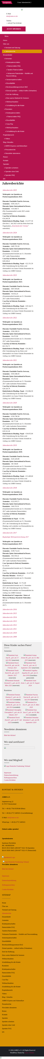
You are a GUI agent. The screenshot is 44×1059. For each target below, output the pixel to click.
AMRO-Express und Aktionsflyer (16, 146)
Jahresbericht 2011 (10, 629)
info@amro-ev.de (12, 16)
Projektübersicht (8, 135)
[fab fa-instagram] (18, 4)
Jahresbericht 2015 (10, 613)
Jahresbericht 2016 (10, 609)
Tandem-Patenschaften (15, 70)
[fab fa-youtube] (23, 4)
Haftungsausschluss (10, 777)
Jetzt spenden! (14, 29)
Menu (6, 36)
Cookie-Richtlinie (10, 780)
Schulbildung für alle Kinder (15, 105)
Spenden (6, 164)
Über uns (6, 44)
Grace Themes (29, 1053)
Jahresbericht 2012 (10, 625)
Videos (7, 138)
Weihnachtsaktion (12, 102)
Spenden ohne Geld (12, 171)
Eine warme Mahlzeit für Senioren (17, 98)
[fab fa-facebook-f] (14, 4)
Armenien (8, 58)
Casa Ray (9, 124)
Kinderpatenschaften (13, 62)
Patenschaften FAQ (13, 66)
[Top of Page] (38, 1054)
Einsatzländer (7, 55)
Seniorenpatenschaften (14, 79)
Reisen (5, 157)
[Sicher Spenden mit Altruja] (1, 1058)
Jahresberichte (10, 51)
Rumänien (8, 109)
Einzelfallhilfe (10, 83)
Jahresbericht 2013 (10, 621)
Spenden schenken (11, 168)
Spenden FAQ (10, 175)
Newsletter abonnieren (12, 153)
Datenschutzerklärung (11, 775)
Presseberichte (10, 149)
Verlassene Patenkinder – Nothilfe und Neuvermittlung (19, 75)
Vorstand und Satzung (12, 47)
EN (4, 179)
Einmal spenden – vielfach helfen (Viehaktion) (21, 91)
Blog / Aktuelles (8, 142)
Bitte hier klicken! (10, 735)
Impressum (7, 773)
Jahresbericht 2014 (10, 617)
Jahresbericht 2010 (10, 633)
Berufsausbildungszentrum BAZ (17, 87)
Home (5, 40)
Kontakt (5, 160)
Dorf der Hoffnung (12, 94)
